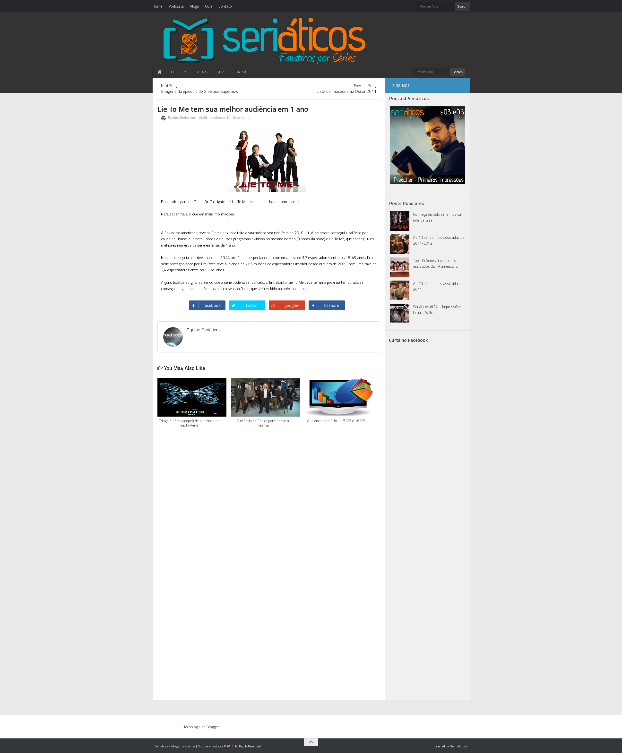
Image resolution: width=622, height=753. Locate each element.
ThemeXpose (458, 746)
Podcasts (176, 6)
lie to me (239, 118)
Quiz (208, 6)
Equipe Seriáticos (181, 118)
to (249, 118)
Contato (225, 6)
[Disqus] (269, 509)
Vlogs (194, 6)
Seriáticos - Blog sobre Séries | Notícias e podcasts (189, 746)
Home (157, 6)
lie (229, 118)
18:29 (203, 118)
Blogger (213, 727)
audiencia (217, 118)
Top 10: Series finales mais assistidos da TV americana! (435, 263)
